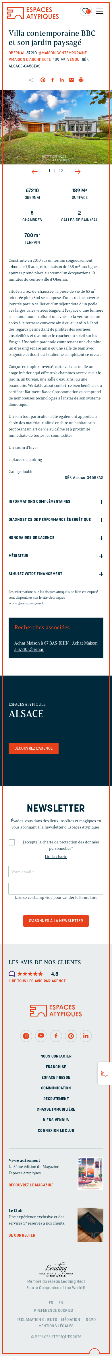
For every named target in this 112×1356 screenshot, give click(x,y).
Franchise (56, 1067)
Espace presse (56, 1078)
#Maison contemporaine (63, 53)
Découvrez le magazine (31, 1185)
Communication (56, 1088)
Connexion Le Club (56, 1131)
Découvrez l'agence (33, 748)
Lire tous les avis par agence (37, 981)
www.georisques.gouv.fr (27, 603)
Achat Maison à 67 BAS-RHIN (42, 643)
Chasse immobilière (56, 1109)
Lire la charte (56, 856)
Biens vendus (56, 1120)
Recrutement (56, 1099)
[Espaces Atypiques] (33, 17)
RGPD (91, 1320)
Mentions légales (56, 1326)
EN (61, 1303)
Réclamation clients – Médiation (48, 1320)
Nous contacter (56, 1056)
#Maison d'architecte (30, 60)
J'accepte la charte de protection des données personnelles (61, 845)
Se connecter (22, 1235)
